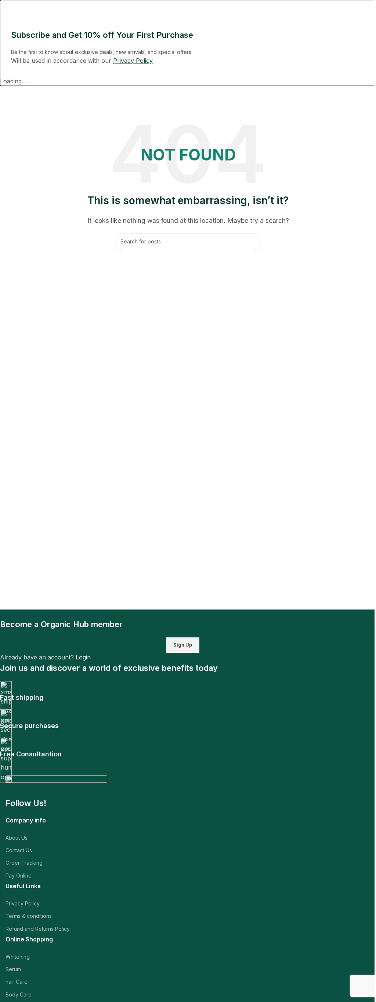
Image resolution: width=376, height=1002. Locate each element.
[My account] (370, 97)
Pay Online (19, 875)
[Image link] (56, 785)
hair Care (17, 982)
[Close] (9, 9)
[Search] (253, 241)
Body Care (19, 994)
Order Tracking (24, 863)
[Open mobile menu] (8, 97)
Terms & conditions (29, 916)
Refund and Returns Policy (38, 929)
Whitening (18, 957)
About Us (17, 838)
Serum (13, 969)
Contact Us (19, 850)
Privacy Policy (23, 903)
